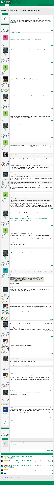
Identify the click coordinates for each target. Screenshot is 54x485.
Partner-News (12, 458)
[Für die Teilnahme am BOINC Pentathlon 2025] (6, 90)
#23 (52, 390)
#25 (52, 420)
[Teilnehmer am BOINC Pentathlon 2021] (7, 31)
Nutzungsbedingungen (37, 482)
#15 (52, 250)
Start (49, 482)
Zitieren (51, 30)
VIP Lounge (7, 350)
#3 (52, 47)
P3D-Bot (5, 458)
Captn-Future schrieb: (14, 358)
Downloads (17, 5)
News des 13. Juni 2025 (13, 469)
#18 (52, 304)
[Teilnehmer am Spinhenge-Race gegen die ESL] (3, 31)
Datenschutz (44, 482)
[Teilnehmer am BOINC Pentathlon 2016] (4, 61)
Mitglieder (23, 5)
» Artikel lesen (12, 26)
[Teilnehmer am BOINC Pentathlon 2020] (5, 61)
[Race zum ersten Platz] (4, 31)
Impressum (31, 482)
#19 (52, 321)
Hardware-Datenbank (32, 5)
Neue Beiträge (3, 6)
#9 (52, 140)
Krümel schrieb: (13, 154)
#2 (52, 35)
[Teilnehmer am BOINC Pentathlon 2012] (1, 61)
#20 (52, 339)
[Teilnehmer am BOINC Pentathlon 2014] (3, 164)
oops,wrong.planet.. (6, 163)
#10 (52, 152)
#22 (52, 373)
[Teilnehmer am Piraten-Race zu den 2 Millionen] (1, 317)
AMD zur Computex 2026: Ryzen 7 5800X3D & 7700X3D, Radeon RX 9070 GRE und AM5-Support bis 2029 (17, 461)
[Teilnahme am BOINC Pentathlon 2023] (4, 165)
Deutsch (4, 482)
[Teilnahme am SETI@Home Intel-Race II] (6, 61)
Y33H (11, 392)
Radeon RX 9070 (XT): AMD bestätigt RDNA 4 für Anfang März (19, 473)
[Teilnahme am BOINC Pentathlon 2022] (4, 90)
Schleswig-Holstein (6, 88)
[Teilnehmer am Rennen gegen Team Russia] (2, 317)
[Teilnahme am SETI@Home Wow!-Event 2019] (8, 89)
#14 (52, 228)
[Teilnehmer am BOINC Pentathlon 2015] (3, 61)
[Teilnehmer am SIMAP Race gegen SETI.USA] (1, 31)
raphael (15, 12)
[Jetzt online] (5, 156)
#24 (52, 407)
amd (12, 12)
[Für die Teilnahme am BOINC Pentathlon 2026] (7, 90)
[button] (4, 5)
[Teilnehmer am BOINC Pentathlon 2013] (4, 317)
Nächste (5, 14)
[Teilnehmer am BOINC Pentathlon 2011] (1, 164)
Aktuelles (11, 5)
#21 (52, 356)
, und (15, 32)
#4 (52, 65)
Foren (7, 5)
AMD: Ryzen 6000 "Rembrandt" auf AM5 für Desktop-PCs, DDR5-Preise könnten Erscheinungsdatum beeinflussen (30, 218)
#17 (52, 287)
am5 (10, 12)
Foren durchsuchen (9, 6)
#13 (52, 210)
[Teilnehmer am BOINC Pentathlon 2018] (6, 164)
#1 (52, 16)
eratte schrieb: (13, 142)
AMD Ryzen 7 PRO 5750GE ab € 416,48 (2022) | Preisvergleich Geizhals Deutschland (29, 277)
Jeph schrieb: (13, 174)
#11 (52, 172)
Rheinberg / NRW (6, 60)
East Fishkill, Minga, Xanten (6, 30)
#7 (52, 111)
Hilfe (47, 482)
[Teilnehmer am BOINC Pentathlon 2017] (6, 89)
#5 (52, 76)
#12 (52, 192)
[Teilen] (51, 16)
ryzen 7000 (18, 12)
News (2, 5)
